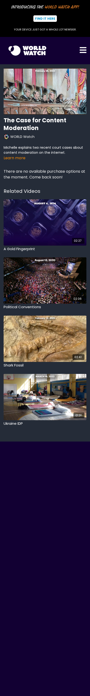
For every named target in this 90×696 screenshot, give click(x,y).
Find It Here (45, 19)
